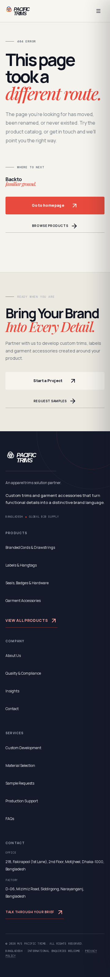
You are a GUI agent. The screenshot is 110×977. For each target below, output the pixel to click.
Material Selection (20, 765)
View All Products (27, 620)
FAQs (10, 818)
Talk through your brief (30, 912)
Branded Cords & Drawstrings (30, 547)
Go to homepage (48, 205)
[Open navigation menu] (98, 11)
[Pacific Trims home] (25, 11)
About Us (13, 655)
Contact (12, 708)
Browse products (50, 226)
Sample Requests (20, 783)
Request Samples (50, 401)
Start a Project (47, 380)
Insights (12, 691)
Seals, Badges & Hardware (27, 582)
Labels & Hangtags (21, 565)
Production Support (22, 801)
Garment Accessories (23, 600)
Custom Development (23, 747)
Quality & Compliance (23, 673)
